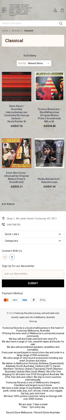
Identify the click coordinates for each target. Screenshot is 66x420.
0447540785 (13, 224)
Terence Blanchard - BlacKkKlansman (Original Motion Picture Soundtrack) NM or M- (49, 115)
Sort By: (22, 63)
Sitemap (33, 321)
